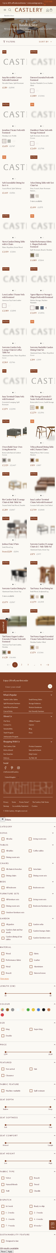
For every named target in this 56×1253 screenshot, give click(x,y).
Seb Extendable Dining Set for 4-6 (13, 184)
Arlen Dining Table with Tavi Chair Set (42, 184)
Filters (10, 41)
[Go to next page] (47, 664)
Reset (3, 1252)
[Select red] (2, 1015)
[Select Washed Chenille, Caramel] (37, 408)
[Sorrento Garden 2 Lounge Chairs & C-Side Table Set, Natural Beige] (42, 528)
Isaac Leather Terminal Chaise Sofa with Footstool (41, 501)
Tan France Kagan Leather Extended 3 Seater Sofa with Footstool (14, 639)
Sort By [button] (44, 41)
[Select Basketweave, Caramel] (32, 597)
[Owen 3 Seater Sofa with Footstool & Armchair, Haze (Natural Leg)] (14, 431)
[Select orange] (49, 1010)
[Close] (2, 819)
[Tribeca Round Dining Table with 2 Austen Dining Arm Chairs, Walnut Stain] (42, 431)
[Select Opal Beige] (9, 460)
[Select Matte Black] (9, 306)
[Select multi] (2, 1010)
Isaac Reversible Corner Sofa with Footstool (12, 78)
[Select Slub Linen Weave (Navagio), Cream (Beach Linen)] (32, 91)
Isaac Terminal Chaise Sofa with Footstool (13, 398)
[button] (51, 10)
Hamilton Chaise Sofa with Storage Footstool (41, 131)
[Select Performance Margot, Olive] (32, 255)
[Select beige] (23, 1010)
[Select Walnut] (32, 460)
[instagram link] (18, 768)
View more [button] (4, 979)
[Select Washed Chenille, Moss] (42, 408)
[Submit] (50, 686)
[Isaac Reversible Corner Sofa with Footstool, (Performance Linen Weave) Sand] (14, 62)
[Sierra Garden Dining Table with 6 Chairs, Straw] (14, 226)
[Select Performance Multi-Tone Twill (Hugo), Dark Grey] (32, 196)
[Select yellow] (33, 1010)
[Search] (9, 10)
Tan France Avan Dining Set (41, 588)
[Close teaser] (6, 619)
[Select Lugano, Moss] (42, 597)
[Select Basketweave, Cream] (37, 597)
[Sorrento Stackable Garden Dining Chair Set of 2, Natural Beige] (42, 331)
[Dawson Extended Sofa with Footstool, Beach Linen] (42, 62)
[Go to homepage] (28, 9)
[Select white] (18, 1010)
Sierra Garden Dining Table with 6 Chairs (13, 243)
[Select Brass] (4, 306)
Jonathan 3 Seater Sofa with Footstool (13, 131)
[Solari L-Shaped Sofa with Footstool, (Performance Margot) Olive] (42, 226)
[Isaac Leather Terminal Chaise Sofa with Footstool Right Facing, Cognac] (42, 484)
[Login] (47, 10)
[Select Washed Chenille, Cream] (32, 408)
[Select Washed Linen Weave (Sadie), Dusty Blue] (42, 308)
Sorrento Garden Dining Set (14, 588)
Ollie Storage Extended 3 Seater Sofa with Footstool (41, 398)
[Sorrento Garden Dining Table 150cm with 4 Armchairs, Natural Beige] (14, 573)
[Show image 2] (15, 72)
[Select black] (43, 1010)
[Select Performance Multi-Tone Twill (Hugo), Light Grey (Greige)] (37, 196)
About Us (7, 716)
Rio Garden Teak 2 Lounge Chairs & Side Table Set (13, 501)
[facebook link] (5, 768)
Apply (10, 1252)
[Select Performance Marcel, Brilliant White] (32, 143)
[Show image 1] (12, 72)
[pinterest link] (12, 768)
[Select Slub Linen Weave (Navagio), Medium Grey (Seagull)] (37, 91)
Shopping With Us (11, 741)
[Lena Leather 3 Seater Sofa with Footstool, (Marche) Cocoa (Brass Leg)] (14, 279)
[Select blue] (38, 1010)
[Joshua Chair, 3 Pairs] (14, 528)
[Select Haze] (4, 460)
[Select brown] (7, 1010)
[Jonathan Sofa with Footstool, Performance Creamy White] (14, 114)
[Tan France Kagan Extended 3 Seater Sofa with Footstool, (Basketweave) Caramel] (42, 621)
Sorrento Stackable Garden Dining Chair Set (41, 348)
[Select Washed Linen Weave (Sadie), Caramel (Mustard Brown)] (32, 308)
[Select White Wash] (37, 460)
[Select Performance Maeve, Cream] (37, 255)
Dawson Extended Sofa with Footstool (42, 78)
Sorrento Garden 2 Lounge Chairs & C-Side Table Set (41, 545)
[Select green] (28, 1010)
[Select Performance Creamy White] (4, 141)
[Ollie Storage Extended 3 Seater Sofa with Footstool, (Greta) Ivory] (42, 381)
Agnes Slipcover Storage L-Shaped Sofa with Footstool (41, 296)
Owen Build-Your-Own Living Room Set (12, 448)
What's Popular (10, 695)
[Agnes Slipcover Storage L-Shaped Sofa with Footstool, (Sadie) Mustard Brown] (42, 279)
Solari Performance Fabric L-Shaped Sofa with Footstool (41, 244)
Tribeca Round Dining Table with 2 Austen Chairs (42, 448)
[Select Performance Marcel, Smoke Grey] (37, 143)
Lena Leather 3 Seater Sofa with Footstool (13, 296)
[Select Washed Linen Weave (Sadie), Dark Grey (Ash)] (37, 308)
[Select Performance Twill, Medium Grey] (9, 141)
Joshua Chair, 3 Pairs (10, 544)
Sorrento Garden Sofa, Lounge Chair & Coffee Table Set (12, 350)
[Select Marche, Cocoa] (9, 652)
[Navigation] (5, 10)
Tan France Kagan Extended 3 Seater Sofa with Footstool (41, 637)
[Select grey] (12, 1010)
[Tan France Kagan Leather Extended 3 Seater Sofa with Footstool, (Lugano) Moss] (14, 621)
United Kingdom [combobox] (10, 777)
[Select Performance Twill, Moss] (14, 141)
